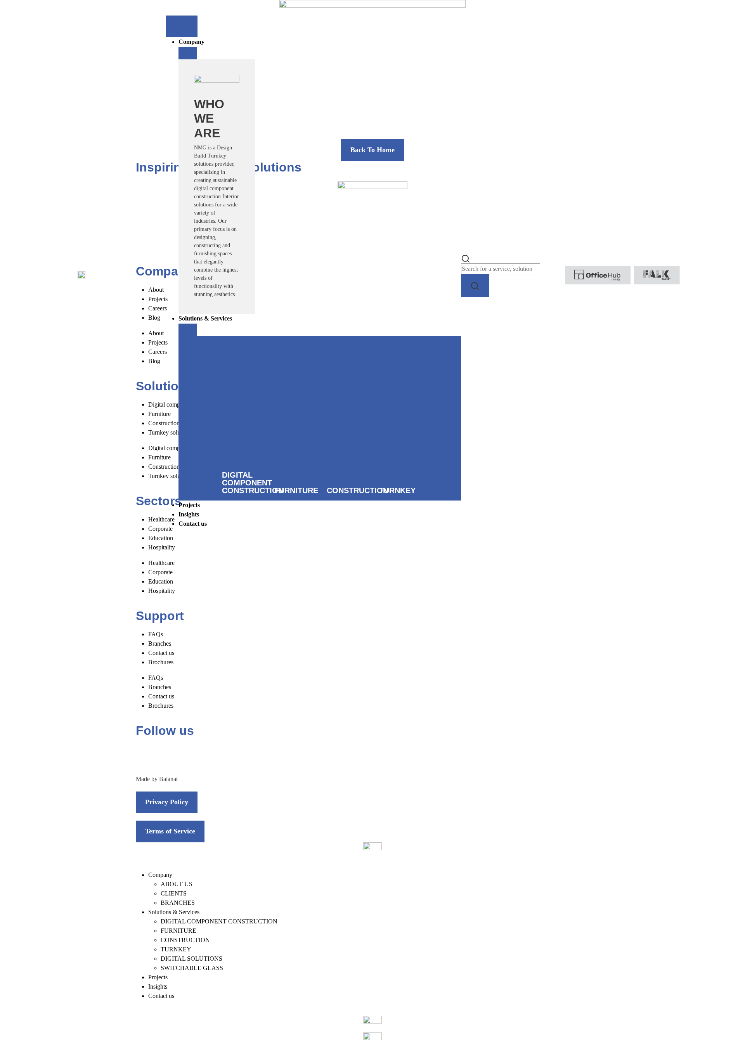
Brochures (160, 662)
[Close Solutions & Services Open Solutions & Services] (187, 330)
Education (160, 581)
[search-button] (475, 285)
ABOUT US (176, 884)
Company (160, 874)
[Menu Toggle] (182, 26)
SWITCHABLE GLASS (192, 968)
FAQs (155, 634)
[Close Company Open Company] (187, 53)
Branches (159, 643)
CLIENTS (174, 893)
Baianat (168, 779)
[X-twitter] (166, 754)
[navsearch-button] (465, 258)
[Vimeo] (229, 754)
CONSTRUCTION (185, 940)
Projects (158, 977)
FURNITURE (178, 930)
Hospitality (161, 590)
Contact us (161, 653)
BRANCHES (178, 902)
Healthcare (161, 562)
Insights (157, 986)
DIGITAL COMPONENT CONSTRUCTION (219, 921)
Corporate (160, 572)
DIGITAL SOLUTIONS (191, 958)
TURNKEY (176, 949)
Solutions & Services (173, 912)
